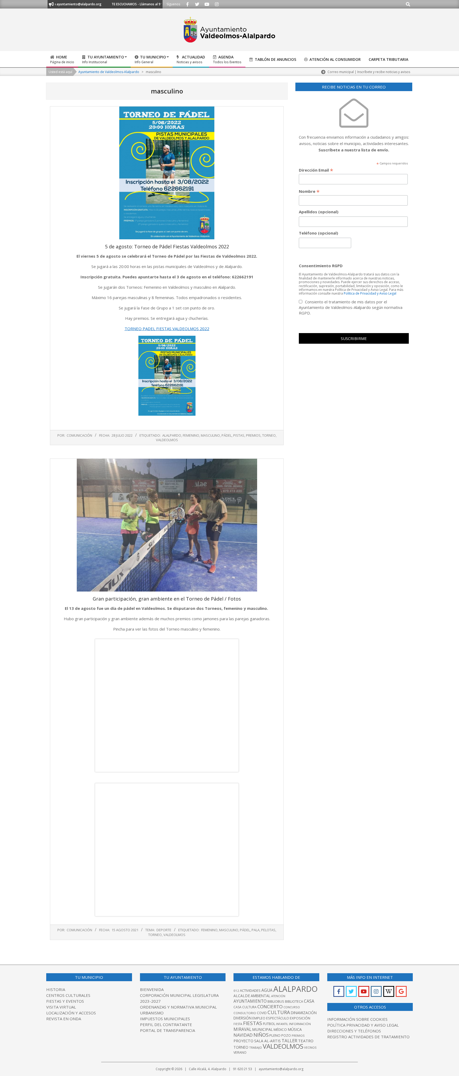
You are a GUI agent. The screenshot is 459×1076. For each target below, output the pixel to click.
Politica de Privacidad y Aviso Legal (370, 293)
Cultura (278, 1012)
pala (256, 930)
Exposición (300, 1018)
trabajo (255, 1047)
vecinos (310, 1047)
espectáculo (277, 1018)
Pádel (227, 435)
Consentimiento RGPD (321, 265)
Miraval (242, 1029)
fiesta (237, 1024)
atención (278, 996)
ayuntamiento (250, 1001)
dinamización (304, 1012)
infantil (282, 1024)
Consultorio (244, 1013)
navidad (243, 1035)
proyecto (243, 1040)
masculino (210, 435)
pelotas (268, 930)
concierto (270, 1006)
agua (267, 990)
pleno (274, 1035)
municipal (262, 1029)
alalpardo (171, 435)
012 (236, 991)
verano (239, 1052)
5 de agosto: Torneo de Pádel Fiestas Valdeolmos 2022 (167, 246)
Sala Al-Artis (267, 1040)
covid (262, 1013)
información (300, 1024)
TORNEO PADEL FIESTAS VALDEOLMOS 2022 (167, 328)
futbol (269, 1023)
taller (289, 1040)
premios (253, 435)
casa (309, 1001)
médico (280, 1029)
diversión (242, 1017)
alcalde (241, 995)
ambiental (260, 995)
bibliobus (275, 1001)
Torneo (269, 435)
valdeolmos (167, 439)
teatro (305, 1040)
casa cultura (245, 1007)
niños (261, 1034)
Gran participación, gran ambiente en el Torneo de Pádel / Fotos (167, 599)
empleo (258, 1018)
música (295, 1029)
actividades (250, 990)
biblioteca (294, 1001)
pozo (286, 1035)
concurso (291, 1007)
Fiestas (252, 1023)
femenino (191, 435)
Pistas (238, 435)
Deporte (163, 930)
